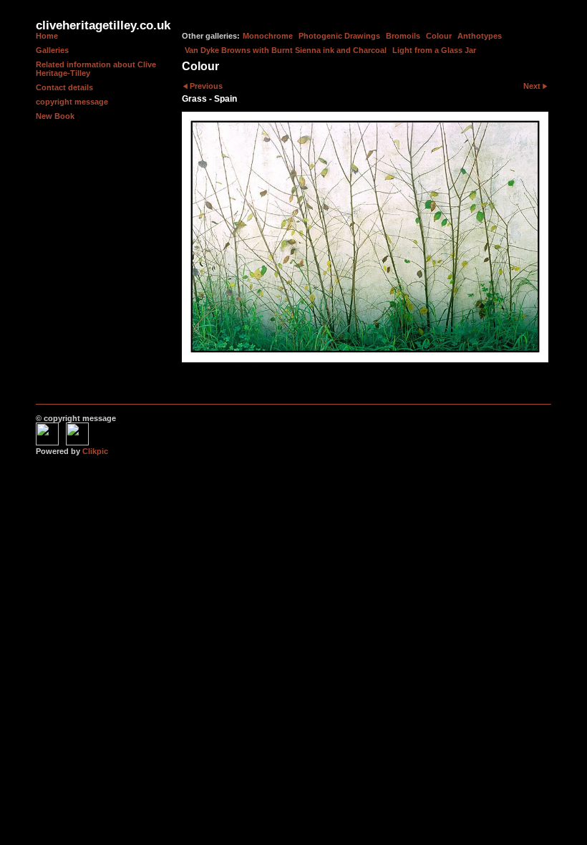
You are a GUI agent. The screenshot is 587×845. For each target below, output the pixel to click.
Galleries (52, 50)
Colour (439, 36)
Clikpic (95, 451)
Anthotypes (479, 36)
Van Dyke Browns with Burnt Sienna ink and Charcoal (286, 50)
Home (47, 36)
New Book (55, 116)
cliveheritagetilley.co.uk (103, 25)
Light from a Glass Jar (434, 50)
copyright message (72, 101)
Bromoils (403, 36)
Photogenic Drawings (339, 36)
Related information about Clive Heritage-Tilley (96, 68)
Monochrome (268, 36)
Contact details (64, 87)
